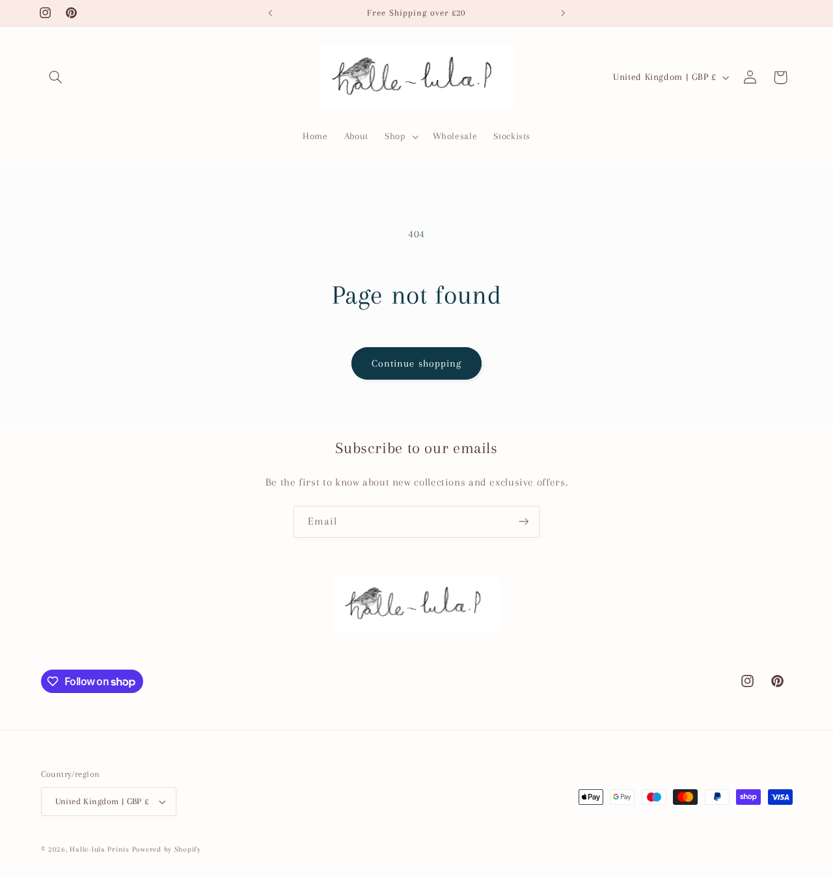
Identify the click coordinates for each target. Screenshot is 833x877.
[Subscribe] (524, 522)
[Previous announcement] (270, 13)
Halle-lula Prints (100, 849)
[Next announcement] (563, 13)
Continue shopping (416, 363)
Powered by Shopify (166, 849)
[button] (56, 77)
